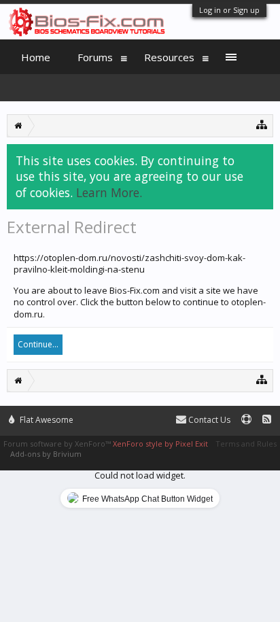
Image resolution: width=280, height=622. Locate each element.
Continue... (38, 344)
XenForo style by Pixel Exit (160, 443)
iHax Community (140, 414)
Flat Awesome (45, 420)
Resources (169, 57)
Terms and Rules (246, 443)
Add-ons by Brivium (46, 454)
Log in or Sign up (229, 10)
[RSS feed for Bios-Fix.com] (267, 420)
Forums (95, 57)
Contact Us (208, 420)
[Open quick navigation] (262, 124)
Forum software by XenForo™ (58, 443)
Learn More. (109, 192)
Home (35, 57)
